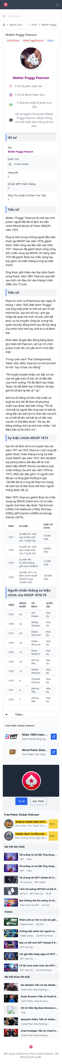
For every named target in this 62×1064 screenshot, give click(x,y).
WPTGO (23, 893)
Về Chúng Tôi (26, 882)
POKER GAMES (27, 924)
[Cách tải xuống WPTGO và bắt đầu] (11, 891)
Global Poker (53, 924)
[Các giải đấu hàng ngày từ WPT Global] (11, 956)
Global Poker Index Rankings (34, 989)
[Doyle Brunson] (11, 998)
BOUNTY (40, 924)
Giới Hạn (46, 905)
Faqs (23, 1012)
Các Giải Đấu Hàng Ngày (47, 958)
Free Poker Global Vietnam (39, 1053)
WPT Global (40, 882)
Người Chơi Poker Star (15, 24)
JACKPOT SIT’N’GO (44, 936)
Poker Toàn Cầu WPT (29, 905)
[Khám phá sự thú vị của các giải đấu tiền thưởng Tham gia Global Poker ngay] (11, 922)
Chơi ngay (53, 823)
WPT (22, 859)
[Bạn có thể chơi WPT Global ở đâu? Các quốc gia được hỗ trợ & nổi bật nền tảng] (11, 945)
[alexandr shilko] (11, 1021)
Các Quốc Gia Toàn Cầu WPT (49, 947)
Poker (29, 859)
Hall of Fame (27, 1001)
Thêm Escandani (18, 715)
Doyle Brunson (41, 1001)
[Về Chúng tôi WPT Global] (11, 880)
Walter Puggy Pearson (48, 24)
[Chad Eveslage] (11, 1033)
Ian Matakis (54, 989)
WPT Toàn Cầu (36, 893)
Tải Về (48, 893)
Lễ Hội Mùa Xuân (43, 970)
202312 (34, 24)
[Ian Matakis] (11, 987)
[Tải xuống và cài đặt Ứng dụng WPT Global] (11, 857)
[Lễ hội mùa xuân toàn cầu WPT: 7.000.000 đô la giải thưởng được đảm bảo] (11, 968)
